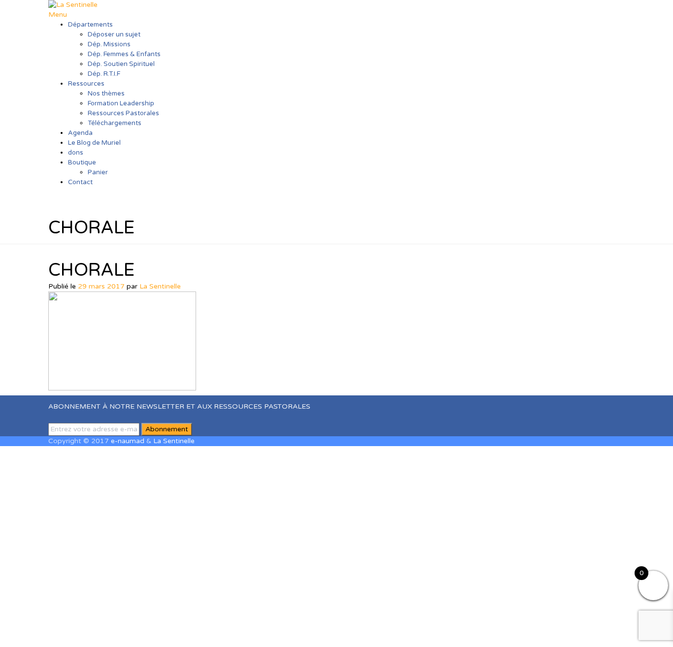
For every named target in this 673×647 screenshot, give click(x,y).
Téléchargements (114, 123)
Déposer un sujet (114, 34)
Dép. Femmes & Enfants (124, 54)
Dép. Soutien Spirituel (121, 64)
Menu (57, 14)
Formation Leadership (121, 103)
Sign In (87, 632)
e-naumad (127, 441)
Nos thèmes (106, 93)
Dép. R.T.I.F (104, 74)
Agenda (80, 133)
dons (75, 153)
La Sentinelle (160, 286)
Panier (98, 172)
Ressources (86, 84)
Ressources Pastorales (123, 113)
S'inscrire (60, 632)
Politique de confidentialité (517, 549)
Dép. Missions (109, 44)
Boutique (82, 162)
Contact (80, 182)
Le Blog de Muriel (94, 143)
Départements (90, 25)
